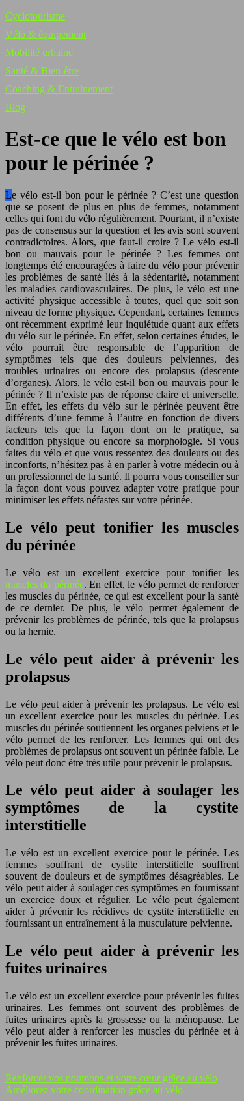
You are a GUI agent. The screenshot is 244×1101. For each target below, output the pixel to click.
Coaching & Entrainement (59, 88)
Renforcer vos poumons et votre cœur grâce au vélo (111, 1077)
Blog (15, 107)
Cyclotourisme (35, 15)
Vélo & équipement (45, 34)
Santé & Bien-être (42, 70)
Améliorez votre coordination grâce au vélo (94, 1089)
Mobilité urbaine (39, 52)
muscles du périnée (44, 584)
